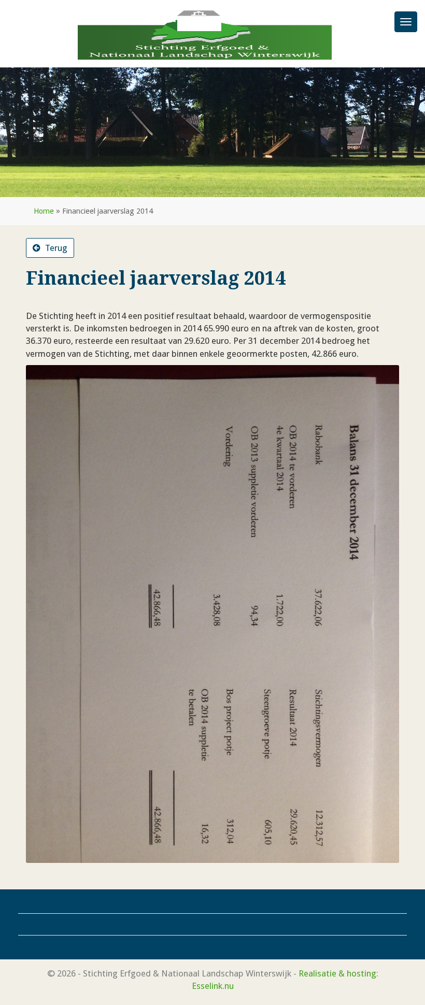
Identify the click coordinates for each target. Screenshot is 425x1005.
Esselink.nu (213, 986)
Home (44, 211)
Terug (55, 248)
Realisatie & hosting (337, 973)
